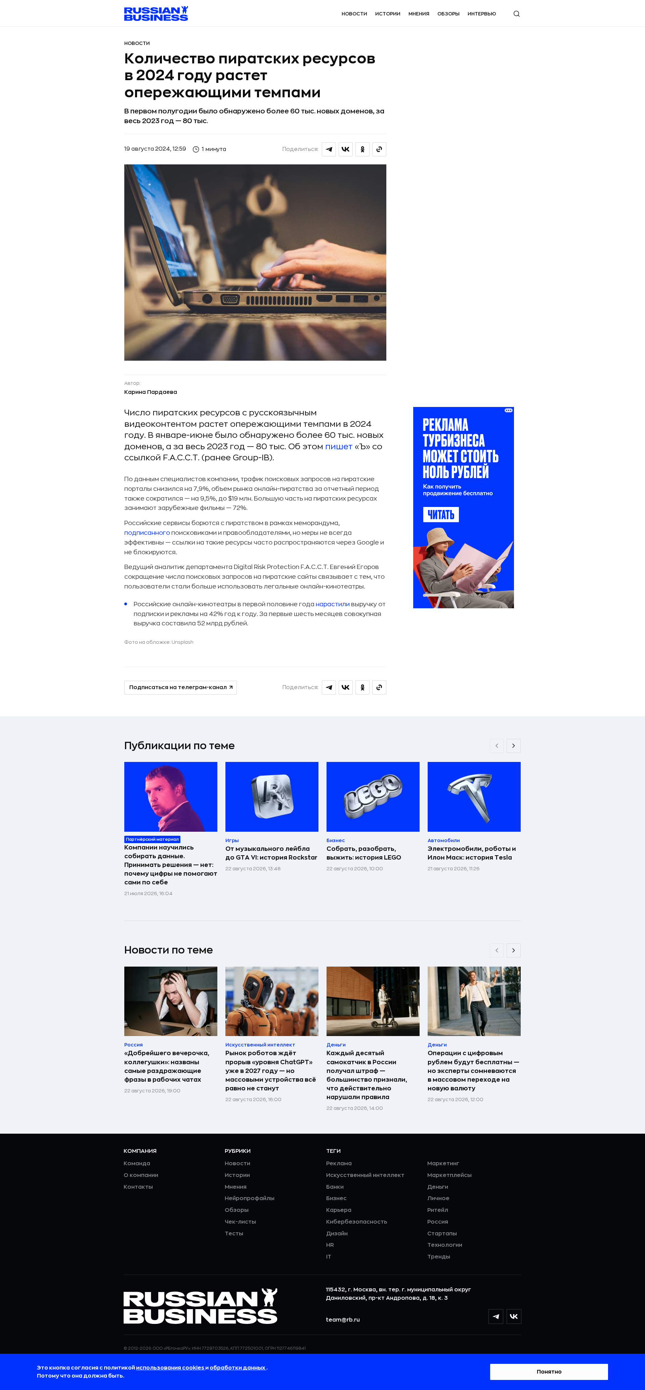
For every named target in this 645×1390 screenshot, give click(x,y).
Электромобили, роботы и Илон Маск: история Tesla (472, 853)
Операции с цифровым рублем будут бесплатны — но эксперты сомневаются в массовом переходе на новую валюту (473, 1070)
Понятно (549, 1372)
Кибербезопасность (356, 1222)
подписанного (147, 533)
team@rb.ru (343, 1320)
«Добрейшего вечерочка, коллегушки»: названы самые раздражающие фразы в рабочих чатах (166, 1066)
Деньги (437, 1187)
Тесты (234, 1233)
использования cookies (170, 1368)
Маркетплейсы (449, 1175)
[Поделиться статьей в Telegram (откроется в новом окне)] (329, 149)
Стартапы (442, 1233)
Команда (137, 1163)
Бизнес (336, 1198)
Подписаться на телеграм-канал (178, 687)
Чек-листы (240, 1222)
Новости (354, 13)
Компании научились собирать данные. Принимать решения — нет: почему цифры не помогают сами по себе (170, 864)
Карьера (338, 1210)
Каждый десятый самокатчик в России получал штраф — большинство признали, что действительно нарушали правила (367, 1075)
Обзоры (448, 13)
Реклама (339, 1163)
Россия (437, 1222)
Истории (387, 13)
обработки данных (238, 1368)
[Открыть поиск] (517, 14)
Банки (335, 1187)
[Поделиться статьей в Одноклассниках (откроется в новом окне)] (362, 149)
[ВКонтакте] (514, 1316)
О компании (141, 1175)
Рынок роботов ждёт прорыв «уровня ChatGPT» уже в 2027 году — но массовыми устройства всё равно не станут (270, 1070)
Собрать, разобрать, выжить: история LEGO (364, 853)
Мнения (418, 13)
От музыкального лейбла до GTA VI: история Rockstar (271, 853)
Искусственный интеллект (365, 1175)
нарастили (333, 604)
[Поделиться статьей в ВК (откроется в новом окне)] (346, 149)
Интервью (482, 13)
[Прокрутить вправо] (514, 746)
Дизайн (337, 1233)
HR (330, 1245)
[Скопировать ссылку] (379, 149)
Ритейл (437, 1210)
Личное (438, 1198)
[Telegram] (495, 1316)
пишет (339, 447)
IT (328, 1256)
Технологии (444, 1245)
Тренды (438, 1256)
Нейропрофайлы (249, 1198)
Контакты (138, 1187)
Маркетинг (443, 1163)
